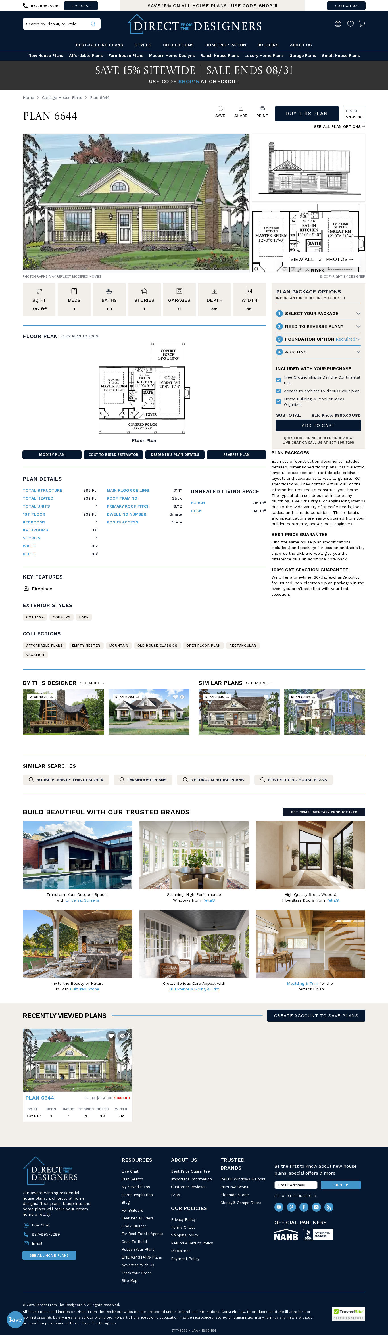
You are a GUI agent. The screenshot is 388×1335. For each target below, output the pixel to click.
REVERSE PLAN (236, 454)
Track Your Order (136, 1273)
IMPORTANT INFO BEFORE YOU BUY (308, 298)
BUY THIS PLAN (307, 113)
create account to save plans (316, 1015)
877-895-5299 (341, 443)
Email (37, 1243)
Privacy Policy (183, 1219)
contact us (346, 6)
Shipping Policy (184, 1235)
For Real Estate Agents (142, 1234)
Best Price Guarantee (190, 1171)
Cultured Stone (234, 1187)
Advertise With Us (138, 1265)
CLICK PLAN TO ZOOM (80, 336)
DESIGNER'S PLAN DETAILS (175, 454)
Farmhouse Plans (126, 55)
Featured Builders (138, 1218)
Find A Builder (134, 1226)
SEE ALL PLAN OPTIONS (337, 126)
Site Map (129, 1280)
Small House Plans (341, 55)
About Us (301, 45)
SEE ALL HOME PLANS (49, 1255)
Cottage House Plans (62, 97)
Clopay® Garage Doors (240, 1203)
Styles (143, 45)
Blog (126, 1202)
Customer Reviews (188, 1187)
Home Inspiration (225, 45)
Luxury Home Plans (264, 55)
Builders (268, 45)
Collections (178, 45)
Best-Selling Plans (99, 45)
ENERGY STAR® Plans (142, 1257)
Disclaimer (180, 1251)
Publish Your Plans (138, 1249)
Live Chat (130, 1171)
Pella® (209, 900)
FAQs (175, 1195)
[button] (28, 1057)
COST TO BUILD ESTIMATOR (114, 454)
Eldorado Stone (234, 1195)
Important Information (191, 1179)
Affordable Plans (86, 55)
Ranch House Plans (220, 55)
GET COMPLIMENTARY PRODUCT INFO (324, 812)
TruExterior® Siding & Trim (194, 989)
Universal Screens (82, 900)
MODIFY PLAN (52, 454)
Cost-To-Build (134, 1242)
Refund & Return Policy (192, 1243)
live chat (81, 6)
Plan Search (132, 1179)
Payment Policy (185, 1259)
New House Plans (45, 55)
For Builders (132, 1210)
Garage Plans (302, 55)
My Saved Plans (136, 1187)
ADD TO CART (318, 425)
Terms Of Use (183, 1227)
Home (28, 97)
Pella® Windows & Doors (243, 1179)
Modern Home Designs (172, 55)
